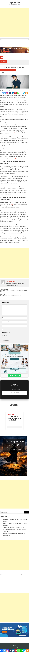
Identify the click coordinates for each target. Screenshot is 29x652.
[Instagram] (7, 93)
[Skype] (24, 93)
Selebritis (13, 70)
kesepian (15, 158)
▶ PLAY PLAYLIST (14, 393)
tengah (14, 132)
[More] (26, 93)
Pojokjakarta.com (18, 647)
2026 (7, 647)
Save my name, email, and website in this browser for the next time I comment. (6, 334)
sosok (12, 204)
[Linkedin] (13, 93)
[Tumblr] (10, 93)
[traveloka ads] (14, 630)
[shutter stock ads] (14, 50)
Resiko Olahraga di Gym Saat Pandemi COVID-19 (10, 295)
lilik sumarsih (20, 70)
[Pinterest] (15, 93)
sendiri (10, 233)
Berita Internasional (10, 63)
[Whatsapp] (18, 93)
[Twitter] (4, 93)
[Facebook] (2, 93)
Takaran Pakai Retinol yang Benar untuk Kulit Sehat (14, 527)
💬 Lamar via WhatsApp (14, 375)
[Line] (21, 93)
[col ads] (14, 456)
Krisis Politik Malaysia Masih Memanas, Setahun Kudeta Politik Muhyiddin (13, 291)
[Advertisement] (14, 22)
